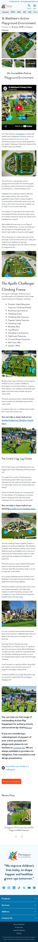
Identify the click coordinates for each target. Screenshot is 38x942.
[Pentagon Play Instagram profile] (9, 888)
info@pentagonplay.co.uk (30, 1)
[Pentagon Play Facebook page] (4, 888)
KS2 (29, 12)
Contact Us (19, 747)
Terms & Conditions (19, 924)
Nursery (6, 12)
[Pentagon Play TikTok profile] (19, 888)
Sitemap (19, 933)
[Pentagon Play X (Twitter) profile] (24, 888)
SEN (19, 12)
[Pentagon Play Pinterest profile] (34, 888)
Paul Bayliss (20, 134)
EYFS (13, 12)
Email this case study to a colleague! (17, 768)
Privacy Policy (19, 927)
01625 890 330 (15, 1)
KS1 (24, 12)
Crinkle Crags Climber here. (22, 508)
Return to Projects (11, 781)
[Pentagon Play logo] (6, 6)
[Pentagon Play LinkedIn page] (14, 888)
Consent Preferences (19, 930)
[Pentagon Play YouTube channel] (29, 888)
